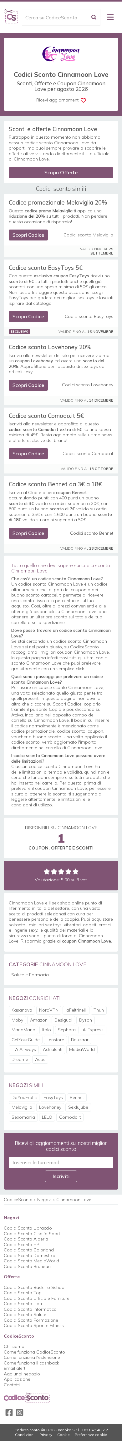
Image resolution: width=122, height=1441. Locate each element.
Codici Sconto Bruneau (27, 1266)
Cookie (63, 1435)
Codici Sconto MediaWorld (31, 1261)
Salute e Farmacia (30, 975)
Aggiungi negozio (22, 1374)
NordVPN (48, 1010)
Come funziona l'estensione (32, 1357)
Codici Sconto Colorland (29, 1250)
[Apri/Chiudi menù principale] (110, 17)
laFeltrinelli (76, 1010)
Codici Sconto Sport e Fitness (34, 1325)
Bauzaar (80, 1039)
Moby (17, 1020)
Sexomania (23, 1117)
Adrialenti (52, 1049)
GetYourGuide (26, 1039)
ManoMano (23, 1029)
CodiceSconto (18, 1199)
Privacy (45, 1435)
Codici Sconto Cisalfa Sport (32, 1233)
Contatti (12, 1385)
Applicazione (17, 1379)
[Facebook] (9, 1413)
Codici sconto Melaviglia (88, 235)
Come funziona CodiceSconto (34, 1352)
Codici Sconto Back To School (34, 1287)
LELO (47, 1117)
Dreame (20, 1059)
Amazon (39, 1020)
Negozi (44, 1199)
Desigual (63, 1020)
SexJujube (78, 1107)
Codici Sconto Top (23, 1292)
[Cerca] (94, 17)
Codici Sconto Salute (25, 1314)
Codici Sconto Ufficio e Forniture (36, 1298)
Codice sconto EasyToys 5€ (46, 267)
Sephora (67, 1029)
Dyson (85, 1020)
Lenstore (55, 1039)
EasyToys (53, 1097)
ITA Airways (24, 1049)
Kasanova (22, 1010)
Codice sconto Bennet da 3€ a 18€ (55, 484)
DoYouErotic (24, 1097)
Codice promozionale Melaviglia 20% (58, 202)
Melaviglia (22, 1107)
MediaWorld (82, 1049)
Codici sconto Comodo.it (88, 453)
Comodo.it (70, 1117)
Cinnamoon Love (73, 1199)
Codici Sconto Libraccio (28, 1228)
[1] (46, 871)
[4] (68, 871)
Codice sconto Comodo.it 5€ (46, 415)
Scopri (61, 172)
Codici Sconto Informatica (30, 1309)
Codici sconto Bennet (91, 533)
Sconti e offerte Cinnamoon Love (53, 129)
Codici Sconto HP (21, 1244)
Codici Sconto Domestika (29, 1255)
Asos (40, 1059)
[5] (75, 871)
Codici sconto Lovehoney (87, 385)
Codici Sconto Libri (23, 1303)
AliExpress (93, 1029)
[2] (54, 871)
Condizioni (24, 1435)
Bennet (77, 1097)
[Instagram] (20, 1413)
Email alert (14, 1368)
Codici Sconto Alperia (26, 1239)
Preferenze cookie (91, 1435)
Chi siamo (14, 1346)
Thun (99, 1010)
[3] (61, 871)
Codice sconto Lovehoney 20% (50, 347)
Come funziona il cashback (31, 1363)
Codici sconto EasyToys (89, 316)
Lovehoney (50, 1107)
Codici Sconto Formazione (31, 1320)
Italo (46, 1029)
